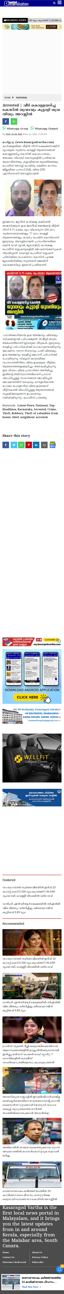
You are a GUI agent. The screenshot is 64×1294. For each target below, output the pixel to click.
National (21, 98)
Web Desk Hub (14, 134)
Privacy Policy (40, 1257)
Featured (8, 880)
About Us (37, 1252)
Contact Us (8, 1257)
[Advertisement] (32, 62)
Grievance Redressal (14, 1262)
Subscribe (37, 1262)
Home (7, 98)
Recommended (13, 924)
